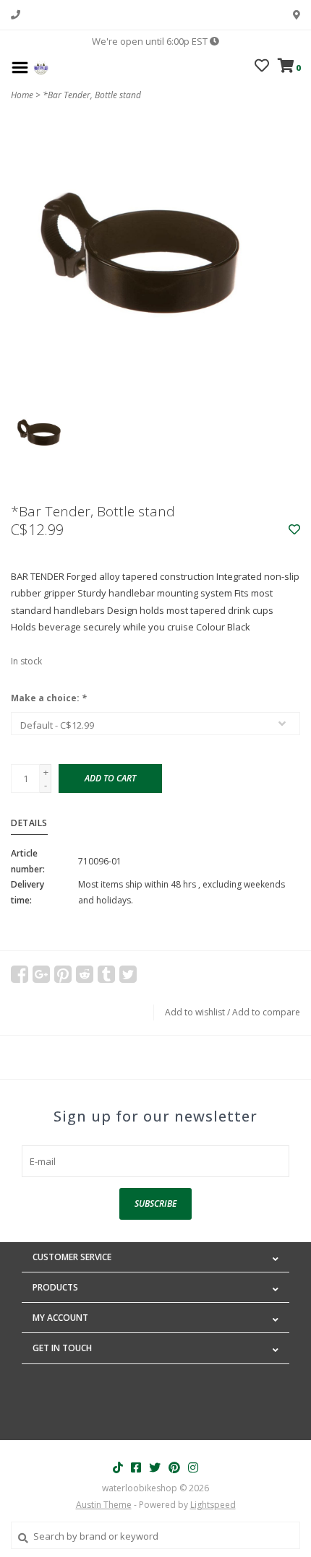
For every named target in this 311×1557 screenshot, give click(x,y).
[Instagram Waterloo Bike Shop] (193, 1467)
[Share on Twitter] (128, 974)
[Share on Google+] (41, 974)
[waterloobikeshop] (41, 66)
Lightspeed (213, 1505)
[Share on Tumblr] (106, 974)
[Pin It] (63, 974)
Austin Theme (104, 1505)
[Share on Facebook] (19, 974)
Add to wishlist (195, 1012)
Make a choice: (49, 698)
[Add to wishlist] (294, 530)
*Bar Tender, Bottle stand (92, 95)
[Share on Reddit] (84, 974)
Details (29, 823)
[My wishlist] (262, 67)
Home (22, 95)
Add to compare (266, 1012)
